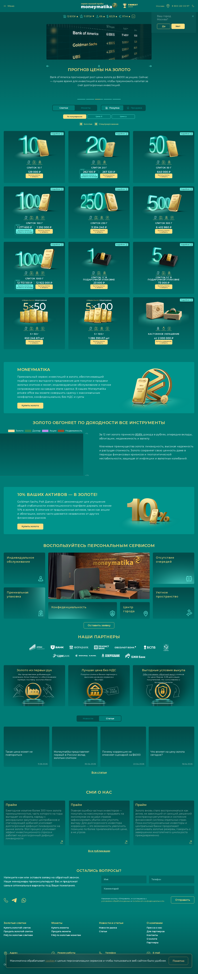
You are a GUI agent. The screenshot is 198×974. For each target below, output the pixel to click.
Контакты (152, 935)
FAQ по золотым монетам (66, 935)
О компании (155, 923)
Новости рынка (108, 927)
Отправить (182, 899)
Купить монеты (60, 927)
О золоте (152, 938)
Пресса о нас (154, 927)
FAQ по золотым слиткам (18, 935)
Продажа (136, 108)
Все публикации (99, 851)
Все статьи (99, 772)
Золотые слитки (15, 923)
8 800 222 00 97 (180, 6)
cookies (50, 960)
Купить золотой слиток (17, 927)
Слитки (63, 108)
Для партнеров (155, 931)
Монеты (85, 108)
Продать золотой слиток (18, 931)
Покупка (114, 108)
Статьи (103, 931)
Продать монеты (61, 931)
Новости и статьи (111, 923)
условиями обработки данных (115, 901)
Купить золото (30, 405)
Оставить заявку (99, 625)
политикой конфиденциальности (148, 901)
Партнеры (152, 942)
